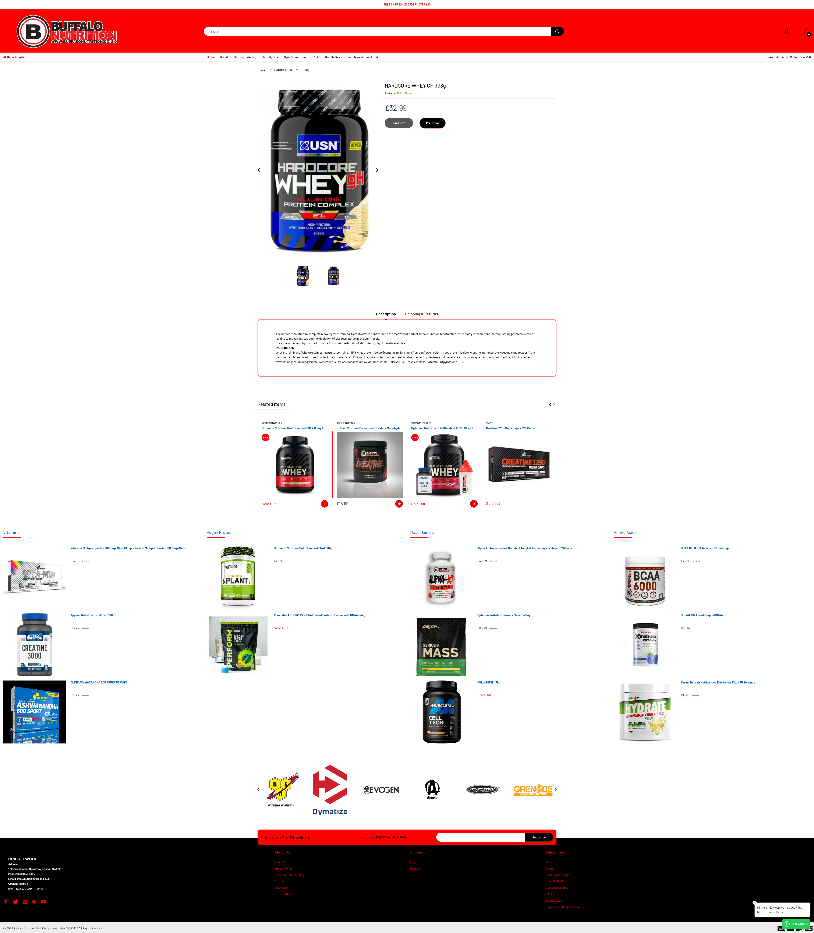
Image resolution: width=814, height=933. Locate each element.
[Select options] (324, 504)
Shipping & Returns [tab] (421, 313)
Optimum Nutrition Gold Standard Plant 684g (303, 548)
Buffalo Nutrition (346, 422)
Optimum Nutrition (272, 422)
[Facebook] (5, 901)
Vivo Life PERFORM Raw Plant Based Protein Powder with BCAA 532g (319, 615)
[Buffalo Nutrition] (66, 31)
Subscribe (539, 837)
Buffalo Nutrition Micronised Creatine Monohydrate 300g (370, 428)
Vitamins (11, 532)
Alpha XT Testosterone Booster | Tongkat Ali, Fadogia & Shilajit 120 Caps (524, 548)
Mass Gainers (422, 532)
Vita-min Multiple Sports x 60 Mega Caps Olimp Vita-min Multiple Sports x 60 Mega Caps (128, 548)
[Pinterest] (34, 901)
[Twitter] (15, 901)
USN (387, 80)
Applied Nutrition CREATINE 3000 (92, 615)
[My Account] (786, 31)
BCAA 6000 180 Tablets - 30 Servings (705, 548)
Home (261, 70)
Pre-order (432, 123)
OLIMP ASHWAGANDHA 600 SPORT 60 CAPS (98, 682)
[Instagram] (24, 901)
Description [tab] (386, 313)
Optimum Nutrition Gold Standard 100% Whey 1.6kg (295, 428)
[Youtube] (43, 901)
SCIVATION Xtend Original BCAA (702, 615)
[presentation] (550, 404)
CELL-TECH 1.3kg (488, 682)
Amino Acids (625, 532)
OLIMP (489, 422)
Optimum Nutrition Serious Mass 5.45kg (503, 615)
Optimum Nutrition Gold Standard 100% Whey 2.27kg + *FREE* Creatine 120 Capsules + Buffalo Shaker (444, 428)
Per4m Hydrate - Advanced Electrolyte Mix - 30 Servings (718, 682)
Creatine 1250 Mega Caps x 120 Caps (510, 428)
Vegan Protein (220, 532)
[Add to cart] (399, 504)
